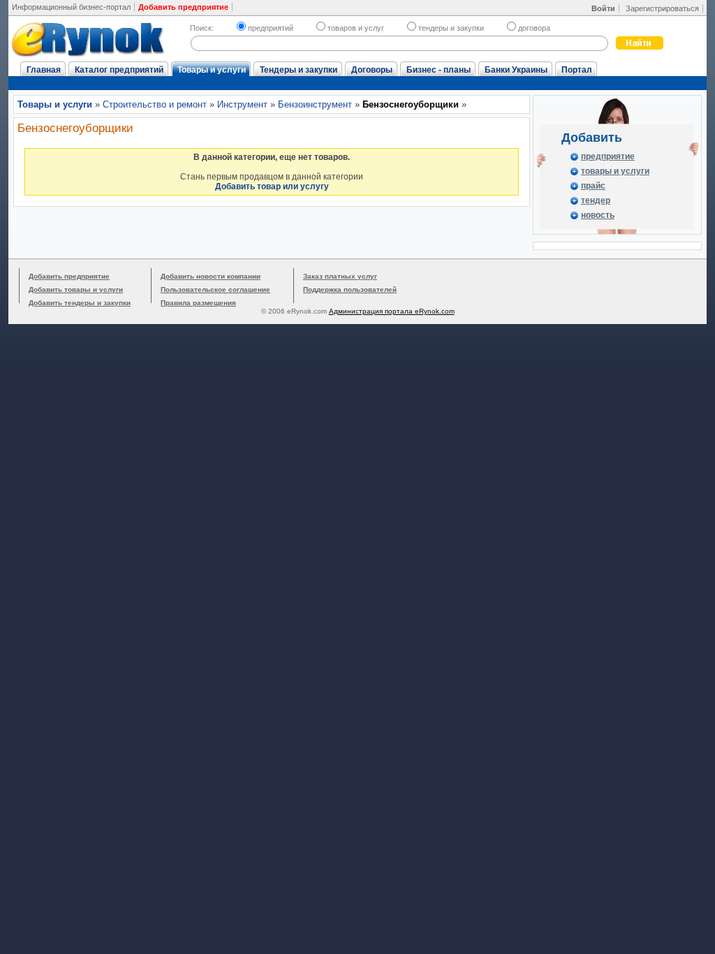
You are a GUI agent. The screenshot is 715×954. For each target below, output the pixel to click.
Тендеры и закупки (298, 70)
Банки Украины (516, 70)
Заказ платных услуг (340, 276)
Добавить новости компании (210, 276)
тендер (595, 200)
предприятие (608, 156)
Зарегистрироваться (662, 8)
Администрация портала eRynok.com (392, 311)
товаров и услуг (355, 28)
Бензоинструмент (315, 104)
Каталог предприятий (119, 70)
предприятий (270, 28)
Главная (44, 70)
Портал (576, 70)
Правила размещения (198, 303)
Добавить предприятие (69, 276)
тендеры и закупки (451, 28)
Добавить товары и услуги (76, 289)
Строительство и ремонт (155, 104)
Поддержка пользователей (350, 289)
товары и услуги (615, 171)
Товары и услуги (211, 70)
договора (534, 28)
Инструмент (242, 104)
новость (597, 215)
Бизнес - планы (438, 70)
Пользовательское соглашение (215, 289)
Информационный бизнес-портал (71, 7)
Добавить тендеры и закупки (80, 303)
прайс (593, 186)
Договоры (371, 70)
